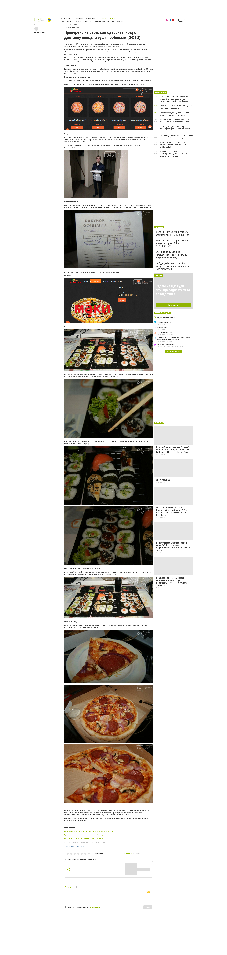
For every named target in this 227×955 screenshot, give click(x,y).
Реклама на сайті (107, 18)
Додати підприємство (173, 351)
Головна (36, 24)
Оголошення (97, 21)
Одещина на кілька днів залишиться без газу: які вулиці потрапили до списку (172, 254)
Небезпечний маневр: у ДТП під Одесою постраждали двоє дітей (176, 107)
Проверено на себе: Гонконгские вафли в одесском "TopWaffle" (85, 838)
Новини (67, 18)
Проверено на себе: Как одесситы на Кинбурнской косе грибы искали (87, 835)
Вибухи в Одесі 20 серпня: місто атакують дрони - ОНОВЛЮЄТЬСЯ (173, 233)
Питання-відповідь (87, 21)
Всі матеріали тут (173, 305)
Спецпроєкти (119, 21)
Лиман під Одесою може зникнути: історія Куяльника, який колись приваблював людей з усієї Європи (174, 99)
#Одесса (67, 846)
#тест (82, 846)
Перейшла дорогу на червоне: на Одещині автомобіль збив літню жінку (176, 137)
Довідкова (78, 21)
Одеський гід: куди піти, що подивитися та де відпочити (173, 290)
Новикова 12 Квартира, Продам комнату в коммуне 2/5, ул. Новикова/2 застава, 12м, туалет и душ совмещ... (171, 582)
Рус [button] (180, 20)
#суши (72, 846)
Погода (63, 21)
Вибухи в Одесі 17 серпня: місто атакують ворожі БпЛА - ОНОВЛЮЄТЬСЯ (172, 243)
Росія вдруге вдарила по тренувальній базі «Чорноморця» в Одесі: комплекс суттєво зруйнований (175, 129)
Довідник (79, 18)
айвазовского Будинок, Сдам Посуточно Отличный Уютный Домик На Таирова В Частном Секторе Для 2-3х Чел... (173, 511)
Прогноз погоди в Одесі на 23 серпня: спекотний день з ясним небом (174, 114)
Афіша (112, 21)
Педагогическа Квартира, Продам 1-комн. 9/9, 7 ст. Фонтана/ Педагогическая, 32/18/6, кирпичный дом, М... (173, 546)
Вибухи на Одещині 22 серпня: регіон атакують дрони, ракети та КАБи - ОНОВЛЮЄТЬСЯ (174, 145)
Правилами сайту (95, 907)
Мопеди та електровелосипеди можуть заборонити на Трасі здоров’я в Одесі (175, 121)
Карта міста (70, 21)
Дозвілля (91, 18)
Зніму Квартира (163, 480)
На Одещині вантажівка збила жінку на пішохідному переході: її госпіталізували (172, 266)
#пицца (77, 846)
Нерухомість (105, 21)
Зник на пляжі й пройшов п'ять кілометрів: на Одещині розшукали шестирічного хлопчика (173, 154)
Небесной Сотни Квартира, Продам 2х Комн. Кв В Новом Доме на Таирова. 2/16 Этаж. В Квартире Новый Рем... (173, 449)
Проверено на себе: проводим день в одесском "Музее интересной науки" (89, 831)
